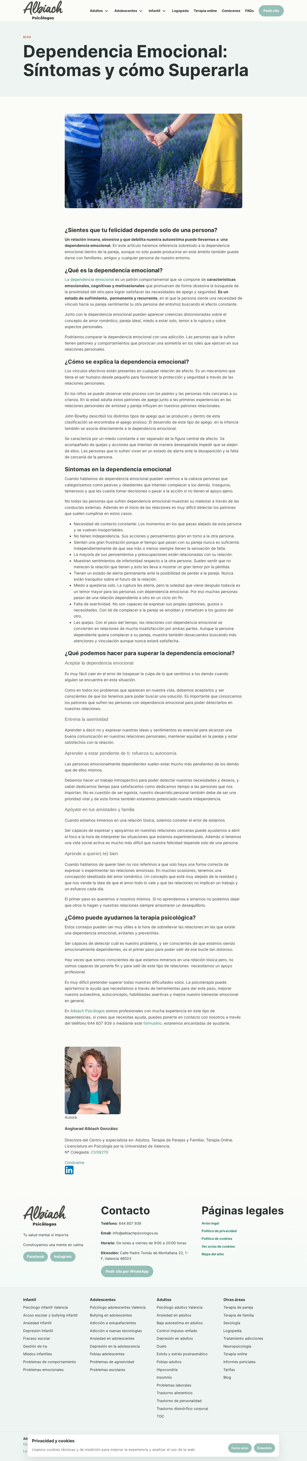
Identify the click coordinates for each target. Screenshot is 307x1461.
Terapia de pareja (238, 1307)
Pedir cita (271, 11)
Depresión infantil (38, 1330)
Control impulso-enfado (177, 1330)
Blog (227, 1377)
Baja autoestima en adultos (180, 1323)
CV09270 (99, 1152)
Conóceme (74, 1162)
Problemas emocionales (43, 1369)
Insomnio (164, 1377)
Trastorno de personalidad (179, 1400)
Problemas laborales (174, 1385)
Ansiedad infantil (37, 1323)
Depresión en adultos (175, 1338)
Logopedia (232, 1330)
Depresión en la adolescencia (115, 1346)
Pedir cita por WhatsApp (127, 1271)
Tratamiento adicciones (243, 1338)
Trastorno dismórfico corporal (182, 1408)
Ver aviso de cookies (218, 1247)
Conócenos (231, 11)
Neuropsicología (237, 1346)
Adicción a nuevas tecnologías (116, 1330)
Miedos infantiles (37, 1354)
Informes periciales (239, 1362)
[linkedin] (153, 1170)
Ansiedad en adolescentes (112, 1338)
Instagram (63, 1256)
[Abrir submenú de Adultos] (106, 11)
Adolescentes (125, 11)
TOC (160, 1416)
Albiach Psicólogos (88, 1010)
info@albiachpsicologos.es (135, 1233)
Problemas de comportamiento (49, 1362)
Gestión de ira (35, 1346)
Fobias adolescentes (107, 1354)
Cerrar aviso (239, 1448)
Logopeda (180, 11)
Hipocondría (167, 1369)
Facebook (35, 1256)
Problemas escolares (107, 1369)
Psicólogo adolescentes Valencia (118, 1307)
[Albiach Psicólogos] (43, 11)
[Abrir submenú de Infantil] (164, 11)
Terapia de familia (238, 1315)
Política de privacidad (219, 1231)
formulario (152, 1023)
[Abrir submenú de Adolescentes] (141, 11)
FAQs (249, 11)
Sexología (231, 1323)
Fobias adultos (169, 1362)
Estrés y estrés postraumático (182, 1354)
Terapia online (205, 11)
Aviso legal (210, 1223)
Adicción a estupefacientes (113, 1323)
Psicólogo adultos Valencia (179, 1307)
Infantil (154, 11)
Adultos (96, 11)
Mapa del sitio (213, 1254)
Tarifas (229, 1369)
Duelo (162, 1346)
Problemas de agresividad (112, 1362)
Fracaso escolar (36, 1338)
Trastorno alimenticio (175, 1393)
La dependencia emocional (89, 279)
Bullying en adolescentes (111, 1315)
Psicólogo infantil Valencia (45, 1307)
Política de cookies (217, 1239)
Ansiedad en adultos (174, 1315)
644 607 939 (130, 1223)
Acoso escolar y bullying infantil (50, 1315)
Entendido (264, 1448)
